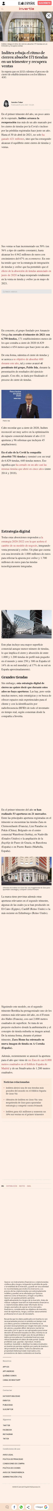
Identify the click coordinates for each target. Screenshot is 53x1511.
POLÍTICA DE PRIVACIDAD (13, 1459)
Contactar (7, 1390)
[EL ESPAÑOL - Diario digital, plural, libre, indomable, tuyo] (26, 3)
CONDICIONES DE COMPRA (13, 1463)
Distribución (11, 1186)
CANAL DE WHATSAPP (11, 1380)
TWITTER (6, 1425)
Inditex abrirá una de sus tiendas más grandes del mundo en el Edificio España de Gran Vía (26, 1090)
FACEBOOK (7, 1430)
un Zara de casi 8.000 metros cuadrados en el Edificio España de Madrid (26, 1064)
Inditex (22, 1186)
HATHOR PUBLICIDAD (11, 1396)
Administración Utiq (12, 1477)
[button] (14, 1507)
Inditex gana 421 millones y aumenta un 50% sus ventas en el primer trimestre (26, 1113)
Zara (29, 1186)
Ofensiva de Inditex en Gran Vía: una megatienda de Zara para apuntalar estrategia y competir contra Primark (24, 1102)
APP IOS (6, 1367)
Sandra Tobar (17, 102)
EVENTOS (6, 1400)
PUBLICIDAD (8, 1405)
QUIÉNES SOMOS (10, 1375)
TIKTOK (6, 1438)
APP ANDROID (8, 1371)
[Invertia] (26, 9)
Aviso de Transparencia (13, 1472)
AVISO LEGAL (8, 1455)
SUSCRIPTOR (8, 1409)
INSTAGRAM (8, 1434)
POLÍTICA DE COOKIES (11, 1468)
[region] (24, 87)
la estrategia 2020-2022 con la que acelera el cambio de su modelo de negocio (23, 541)
